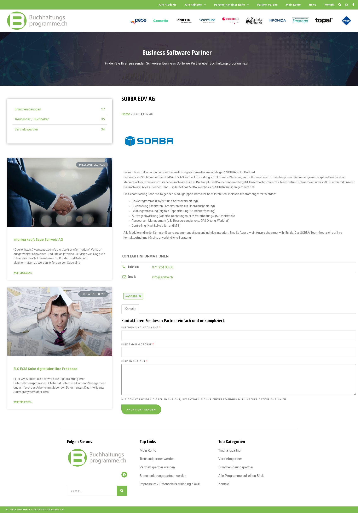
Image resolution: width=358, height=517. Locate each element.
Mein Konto (293, 4)
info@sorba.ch (162, 277)
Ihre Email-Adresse (137, 344)
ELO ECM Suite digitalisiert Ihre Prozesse (45, 369)
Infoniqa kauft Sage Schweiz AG (38, 240)
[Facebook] (124, 475)
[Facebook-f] (353, 5)
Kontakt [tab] (130, 309)
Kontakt (329, 4)
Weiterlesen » (23, 273)
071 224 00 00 (162, 267)
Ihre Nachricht (134, 361)
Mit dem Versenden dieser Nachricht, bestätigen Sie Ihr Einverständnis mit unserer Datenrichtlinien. (204, 399)
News (312, 4)
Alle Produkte (168, 4)
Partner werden (267, 4)
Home (125, 114)
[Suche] (122, 491)
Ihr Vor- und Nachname (141, 327)
